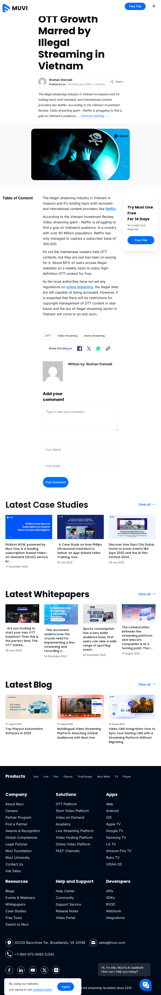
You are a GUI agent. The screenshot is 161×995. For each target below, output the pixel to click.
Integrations (115, 918)
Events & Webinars (20, 898)
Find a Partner (16, 824)
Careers (11, 811)
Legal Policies (16, 844)
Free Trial (135, 6)
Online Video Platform (73, 844)
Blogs (9, 891)
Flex (55, 776)
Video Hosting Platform (74, 837)
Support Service (68, 904)
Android (112, 811)
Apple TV (113, 824)
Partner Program (18, 817)
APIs (109, 891)
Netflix (110, 209)
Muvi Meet (103, 776)
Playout (68, 776)
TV (116, 776)
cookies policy (42, 989)
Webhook (113, 911)
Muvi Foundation (18, 851)
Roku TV (112, 857)
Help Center (65, 891)
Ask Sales (13, 871)
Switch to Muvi (17, 924)
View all (144, 504)
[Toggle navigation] (154, 6)
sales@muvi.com (112, 942)
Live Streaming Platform (75, 831)
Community (65, 898)
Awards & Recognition (22, 831)
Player (127, 776)
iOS (109, 817)
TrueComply (85, 776)
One (36, 776)
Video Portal (65, 918)
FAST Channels (67, 851)
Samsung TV (116, 837)
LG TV (111, 844)
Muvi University (17, 857)
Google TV (114, 831)
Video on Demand (70, 817)
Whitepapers (15, 904)
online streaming (79, 287)
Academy (63, 824)
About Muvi (14, 804)
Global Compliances (21, 837)
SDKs (110, 898)
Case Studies (15, 911)
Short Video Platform (72, 811)
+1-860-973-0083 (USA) (34, 954)
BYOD (110, 904)
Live (45, 776)
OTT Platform (66, 804)
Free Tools (13, 918)
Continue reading (94, 116)
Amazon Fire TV (118, 851)
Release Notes (67, 911)
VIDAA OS (114, 864)
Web (109, 804)
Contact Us (14, 864)
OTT (48, 335)
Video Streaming (67, 335)
